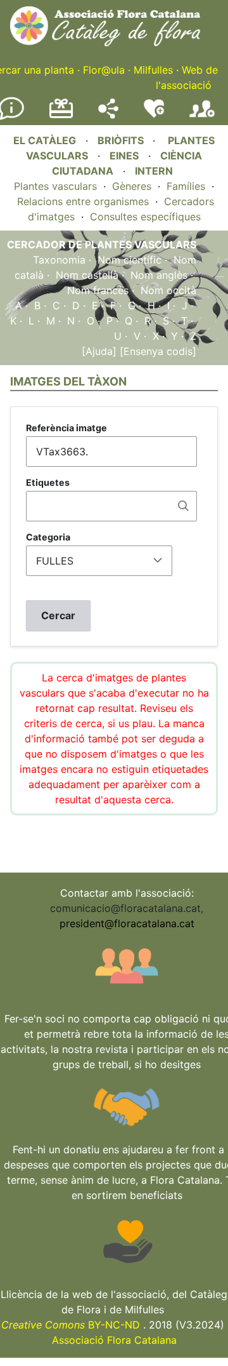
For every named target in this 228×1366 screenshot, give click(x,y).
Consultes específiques (145, 216)
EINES (124, 155)
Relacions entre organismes (83, 201)
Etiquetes (48, 482)
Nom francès (98, 290)
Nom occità (168, 290)
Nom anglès (158, 275)
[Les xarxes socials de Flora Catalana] (108, 115)
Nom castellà (87, 275)
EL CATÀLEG (44, 140)
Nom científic (130, 259)
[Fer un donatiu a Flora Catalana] (61, 116)
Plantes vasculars (55, 186)
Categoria (48, 537)
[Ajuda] (99, 351)
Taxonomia (59, 259)
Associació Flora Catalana (114, 1340)
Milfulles (153, 70)
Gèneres (131, 186)
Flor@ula (104, 70)
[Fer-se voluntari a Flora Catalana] (154, 115)
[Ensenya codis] (156, 351)
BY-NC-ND (70, 1324)
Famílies (186, 186)
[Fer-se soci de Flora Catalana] (202, 117)
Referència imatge (66, 427)
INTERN (154, 170)
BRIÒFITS (122, 140)
